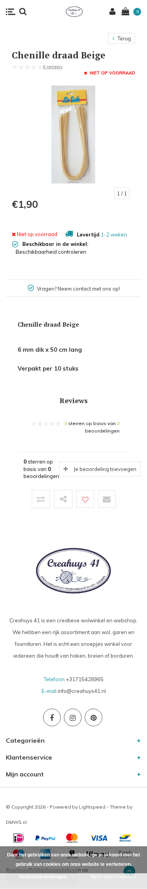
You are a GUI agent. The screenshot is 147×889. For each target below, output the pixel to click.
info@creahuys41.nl (82, 691)
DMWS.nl (16, 822)
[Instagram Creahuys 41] (73, 717)
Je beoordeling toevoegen (105, 469)
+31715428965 (84, 679)
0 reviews (52, 66)
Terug (123, 38)
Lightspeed (92, 807)
